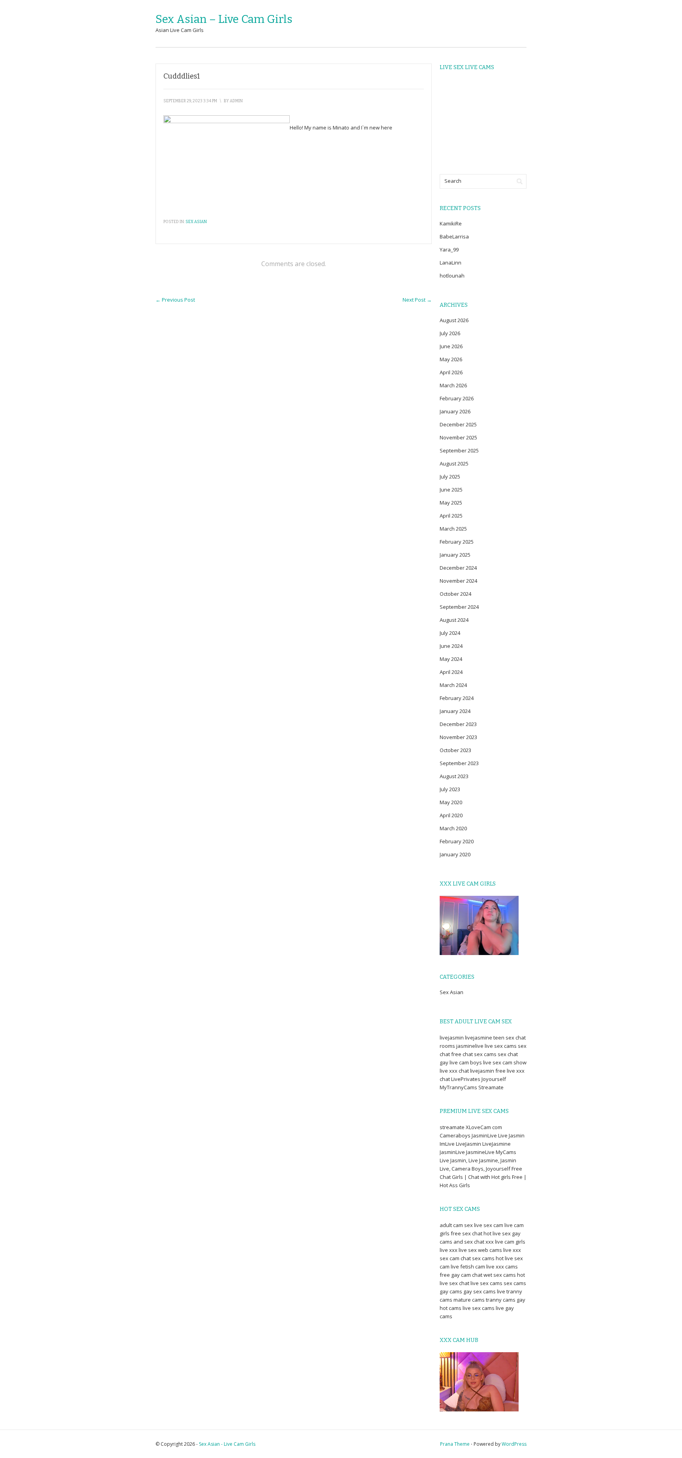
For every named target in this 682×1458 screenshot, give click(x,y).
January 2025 (455, 554)
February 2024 (457, 698)
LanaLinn (450, 262)
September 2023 (459, 763)
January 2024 (455, 711)
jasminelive (469, 1045)
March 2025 (453, 528)
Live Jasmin (511, 1135)
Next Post (417, 299)
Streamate (491, 1087)
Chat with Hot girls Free (495, 1176)
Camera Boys (467, 1168)
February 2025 (457, 541)
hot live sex (497, 1233)
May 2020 (451, 802)
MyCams (506, 1152)
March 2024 (453, 685)
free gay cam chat (461, 1274)
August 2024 (454, 619)
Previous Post (175, 299)
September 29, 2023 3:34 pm (190, 101)
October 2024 (455, 593)
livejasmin (452, 1037)
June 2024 (451, 645)
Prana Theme (455, 1444)
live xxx (448, 1249)
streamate (452, 1127)
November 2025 (458, 437)
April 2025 (451, 515)
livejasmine (478, 1037)
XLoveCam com (484, 1127)
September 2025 (459, 450)
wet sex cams (499, 1274)
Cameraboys (455, 1135)
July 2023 (450, 789)
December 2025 (458, 424)
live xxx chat (454, 1070)
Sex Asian (196, 222)
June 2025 (451, 489)
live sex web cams (480, 1249)
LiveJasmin (468, 1143)
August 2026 (454, 320)
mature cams (469, 1299)
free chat (462, 1054)
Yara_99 (449, 249)
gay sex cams (479, 1291)
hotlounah (452, 275)
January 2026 (455, 411)
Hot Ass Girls (455, 1185)
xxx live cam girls (505, 1241)
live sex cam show (504, 1062)
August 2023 (454, 776)
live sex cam (488, 1225)
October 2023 (455, 750)
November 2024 (458, 580)
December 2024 (458, 567)
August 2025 (454, 463)
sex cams (485, 1054)
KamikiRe (451, 223)
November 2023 (458, 737)
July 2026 (450, 333)
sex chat (508, 1054)
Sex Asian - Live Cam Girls (227, 1444)
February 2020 (457, 841)
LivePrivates (465, 1079)
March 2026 (453, 385)
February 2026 (457, 398)
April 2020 (451, 815)
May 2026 (451, 359)
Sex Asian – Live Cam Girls (224, 19)
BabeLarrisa (454, 236)
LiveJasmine (496, 1143)
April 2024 (451, 672)
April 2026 (451, 372)
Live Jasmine (483, 1160)
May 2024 (451, 658)
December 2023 (458, 724)
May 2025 (451, 502)
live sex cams (501, 1045)
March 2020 (453, 828)
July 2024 (450, 632)
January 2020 (455, 854)
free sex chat (466, 1233)
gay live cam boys (461, 1062)
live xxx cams (502, 1266)
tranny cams (500, 1299)
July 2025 (450, 476)
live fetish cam (468, 1266)
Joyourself (494, 1079)
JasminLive (484, 1135)
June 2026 (451, 346)
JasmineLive (480, 1152)
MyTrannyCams (458, 1087)
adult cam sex (456, 1225)
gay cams (451, 1291)
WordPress (514, 1444)
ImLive (447, 1143)
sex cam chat (455, 1258)
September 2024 (459, 606)
